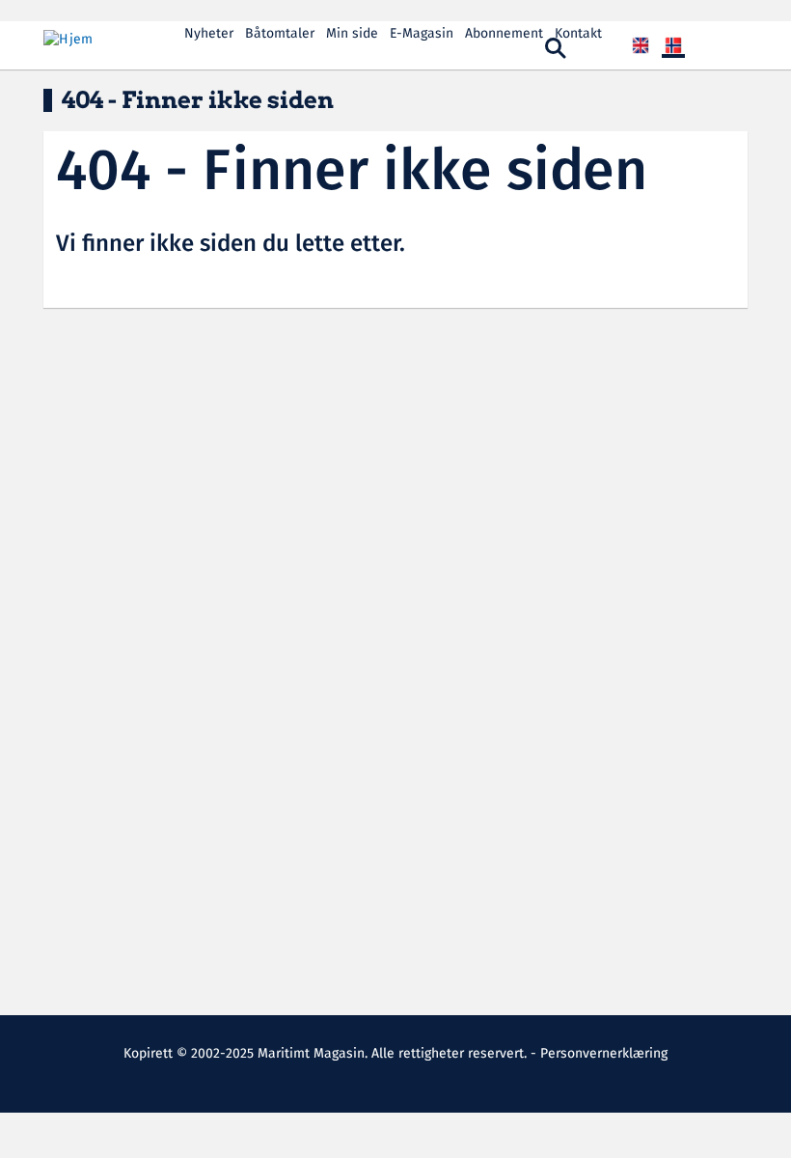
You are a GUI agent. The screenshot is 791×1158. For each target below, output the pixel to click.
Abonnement (504, 33)
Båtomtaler (279, 33)
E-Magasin (421, 33)
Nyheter (208, 33)
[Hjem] (106, 40)
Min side (352, 33)
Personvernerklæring (604, 1053)
